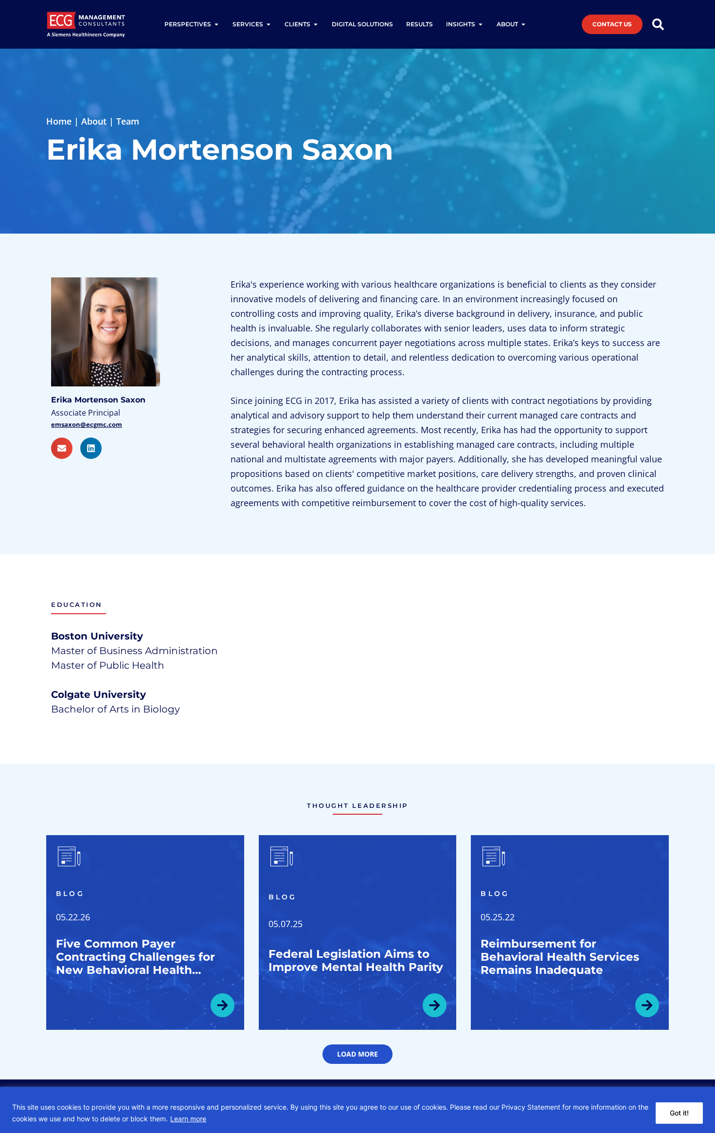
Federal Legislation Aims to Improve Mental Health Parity (355, 960)
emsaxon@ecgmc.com (86, 424)
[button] (357, 1054)
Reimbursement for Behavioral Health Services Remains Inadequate (560, 957)
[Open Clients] (316, 24)
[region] (357, 1110)
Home (59, 121)
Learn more (188, 1119)
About (94, 121)
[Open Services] (268, 24)
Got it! (679, 1113)
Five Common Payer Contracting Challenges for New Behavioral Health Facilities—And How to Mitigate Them (135, 970)
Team (127, 121)
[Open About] (523, 24)
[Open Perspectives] (216, 24)
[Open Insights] (480, 24)
